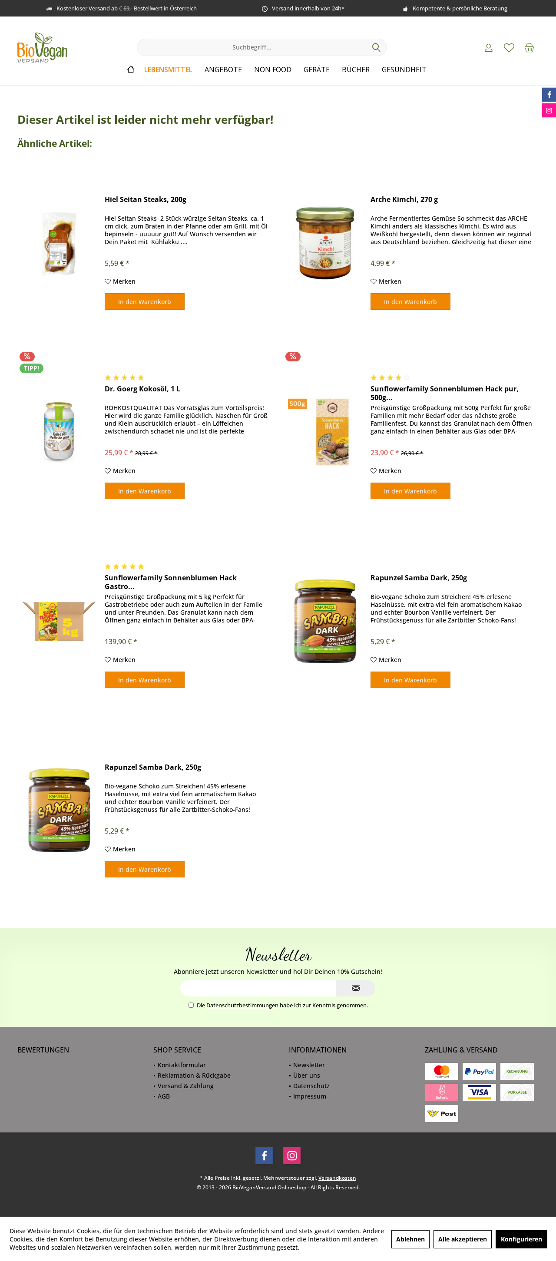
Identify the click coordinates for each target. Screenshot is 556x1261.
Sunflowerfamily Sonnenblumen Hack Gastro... (171, 582)
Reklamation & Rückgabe (194, 1075)
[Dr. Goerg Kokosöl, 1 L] (59, 432)
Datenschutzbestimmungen (242, 1005)
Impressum (309, 1096)
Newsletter (309, 1065)
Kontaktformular (182, 1065)
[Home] (130, 69)
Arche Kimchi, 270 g (404, 199)
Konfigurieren (521, 1239)
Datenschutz (311, 1086)
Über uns (306, 1075)
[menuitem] (529, 47)
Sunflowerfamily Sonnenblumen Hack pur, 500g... (445, 393)
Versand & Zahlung (186, 1086)
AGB (164, 1096)
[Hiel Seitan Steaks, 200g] (59, 242)
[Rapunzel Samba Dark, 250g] (325, 621)
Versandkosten (337, 1178)
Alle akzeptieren (462, 1239)
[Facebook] (264, 1155)
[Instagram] (292, 1155)
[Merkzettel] (509, 47)
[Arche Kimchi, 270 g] (325, 242)
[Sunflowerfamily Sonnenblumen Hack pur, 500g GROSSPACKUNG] (325, 432)
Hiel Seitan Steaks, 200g (145, 199)
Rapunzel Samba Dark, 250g (419, 578)
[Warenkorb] (529, 47)
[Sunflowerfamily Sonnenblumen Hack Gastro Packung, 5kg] (59, 621)
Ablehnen (410, 1239)
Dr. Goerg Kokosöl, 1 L (142, 389)
